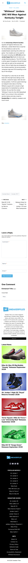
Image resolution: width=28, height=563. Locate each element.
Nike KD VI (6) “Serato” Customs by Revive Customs (7, 204)
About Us (14, 539)
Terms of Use (14, 549)
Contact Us (14, 542)
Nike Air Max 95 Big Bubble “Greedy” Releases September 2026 (13, 367)
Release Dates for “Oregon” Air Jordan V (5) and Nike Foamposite (21, 204)
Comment (5, 242)
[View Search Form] (25, 3)
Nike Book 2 (14, 521)
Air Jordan (16, 7)
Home (10, 7)
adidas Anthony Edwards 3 (14, 524)
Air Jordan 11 (14, 483)
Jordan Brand (6, 194)
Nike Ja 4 (14, 519)
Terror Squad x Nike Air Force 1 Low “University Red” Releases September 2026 (14, 420)
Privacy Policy (14, 544)
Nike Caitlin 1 (14, 532)
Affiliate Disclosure (14, 554)
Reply (4, 296)
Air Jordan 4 (14, 478)
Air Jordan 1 (14, 473)
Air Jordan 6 (14, 481)
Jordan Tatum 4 (14, 514)
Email (4, 271)
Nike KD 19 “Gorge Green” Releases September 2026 (12, 446)
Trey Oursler (7, 21)
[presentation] (14, 354)
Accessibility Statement (14, 552)
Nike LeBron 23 (14, 503)
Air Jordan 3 (14, 476)
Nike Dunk (14, 486)
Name (4, 263)
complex (6, 123)
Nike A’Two (14, 527)
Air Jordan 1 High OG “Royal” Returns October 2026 (13, 394)
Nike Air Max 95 (14, 494)
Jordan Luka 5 (14, 511)
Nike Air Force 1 (14, 491)
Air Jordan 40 (14, 501)
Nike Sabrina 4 (14, 516)
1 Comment (22, 21)
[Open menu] (3, 3)
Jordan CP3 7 (15, 194)
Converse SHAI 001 (14, 529)
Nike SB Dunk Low (14, 488)
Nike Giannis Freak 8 (14, 509)
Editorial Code (14, 547)
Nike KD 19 (14, 506)
